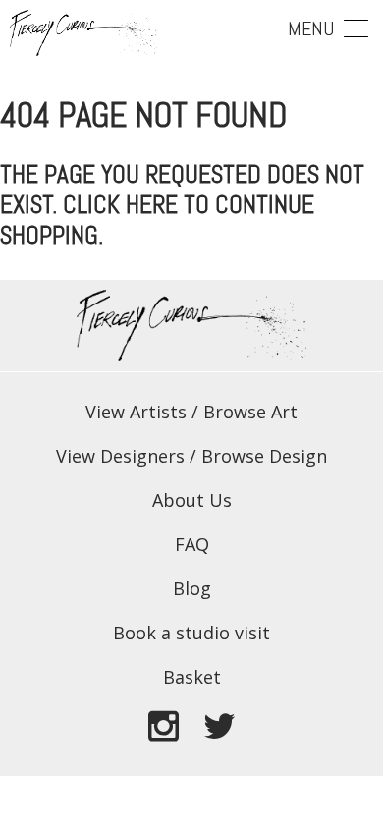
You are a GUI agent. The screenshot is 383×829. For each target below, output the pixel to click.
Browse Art (250, 411)
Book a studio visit (191, 632)
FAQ (192, 544)
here (152, 205)
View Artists (136, 411)
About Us (192, 500)
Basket (192, 677)
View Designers (120, 456)
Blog (192, 588)
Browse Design (264, 456)
